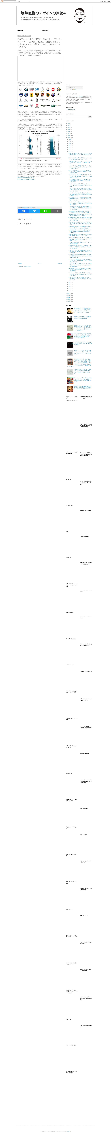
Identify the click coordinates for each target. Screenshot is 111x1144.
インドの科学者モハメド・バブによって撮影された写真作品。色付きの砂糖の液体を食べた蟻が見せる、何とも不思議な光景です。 (82, 335)
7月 (70, 149)
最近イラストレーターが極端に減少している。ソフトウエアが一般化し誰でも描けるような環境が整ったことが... (80, 176)
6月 (70, 151)
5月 (70, 282)
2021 (68, 125)
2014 (68, 293)
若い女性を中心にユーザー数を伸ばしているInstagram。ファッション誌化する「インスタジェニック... (80, 278)
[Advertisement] (79, 56)
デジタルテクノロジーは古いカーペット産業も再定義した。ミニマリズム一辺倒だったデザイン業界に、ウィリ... (80, 239)
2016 (68, 135)
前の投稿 (60, 263)
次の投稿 (20, 263)
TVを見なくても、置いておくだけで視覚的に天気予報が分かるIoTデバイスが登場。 (80, 215)
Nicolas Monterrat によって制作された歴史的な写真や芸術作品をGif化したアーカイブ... (80, 235)
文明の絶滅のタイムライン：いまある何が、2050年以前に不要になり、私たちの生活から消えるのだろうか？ (82, 371)
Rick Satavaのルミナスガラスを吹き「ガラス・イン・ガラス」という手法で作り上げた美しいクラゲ (80, 223)
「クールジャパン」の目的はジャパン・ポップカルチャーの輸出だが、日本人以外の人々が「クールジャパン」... (80, 167)
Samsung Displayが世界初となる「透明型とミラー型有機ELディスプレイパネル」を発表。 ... (80, 212)
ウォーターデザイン (78, 96)
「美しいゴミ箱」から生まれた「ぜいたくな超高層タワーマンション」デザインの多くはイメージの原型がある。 (80, 265)
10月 (70, 143)
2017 (68, 133)
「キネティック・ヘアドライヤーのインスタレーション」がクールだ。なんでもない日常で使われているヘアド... (80, 190)
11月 (70, 141)
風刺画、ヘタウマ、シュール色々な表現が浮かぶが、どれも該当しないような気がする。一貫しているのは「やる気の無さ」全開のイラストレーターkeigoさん (82, 328)
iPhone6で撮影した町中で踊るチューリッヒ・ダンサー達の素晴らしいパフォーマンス (80, 158)
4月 (70, 284)
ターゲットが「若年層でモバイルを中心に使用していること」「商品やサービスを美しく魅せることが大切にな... (80, 260)
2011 (68, 299)
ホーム (39, 263)
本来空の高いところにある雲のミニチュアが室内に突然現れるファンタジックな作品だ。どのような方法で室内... (80, 256)
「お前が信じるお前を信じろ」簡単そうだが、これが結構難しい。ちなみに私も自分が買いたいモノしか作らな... (80, 208)
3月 (70, 286)
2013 (68, 295)
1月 (70, 290)
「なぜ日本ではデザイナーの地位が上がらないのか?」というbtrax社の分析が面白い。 (83, 343)
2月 (70, 288)
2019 (68, 129)
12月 (70, 139)
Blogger (68, 1131)
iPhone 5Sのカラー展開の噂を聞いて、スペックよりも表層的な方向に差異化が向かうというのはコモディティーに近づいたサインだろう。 (82, 310)
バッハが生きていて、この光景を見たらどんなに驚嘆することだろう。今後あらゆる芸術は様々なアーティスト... (80, 199)
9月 (70, 145)
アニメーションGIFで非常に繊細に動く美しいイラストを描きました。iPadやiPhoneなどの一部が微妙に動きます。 (83, 379)
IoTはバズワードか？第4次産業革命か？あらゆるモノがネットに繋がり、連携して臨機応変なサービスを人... (80, 251)
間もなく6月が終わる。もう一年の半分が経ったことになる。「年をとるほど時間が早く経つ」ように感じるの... (80, 171)
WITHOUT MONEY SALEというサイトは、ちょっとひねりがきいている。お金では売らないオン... (80, 155)
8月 (70, 147)
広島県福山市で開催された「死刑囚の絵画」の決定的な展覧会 (82, 317)
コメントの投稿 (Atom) (25, 266)
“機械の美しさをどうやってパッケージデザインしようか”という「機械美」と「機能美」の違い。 (80, 162)
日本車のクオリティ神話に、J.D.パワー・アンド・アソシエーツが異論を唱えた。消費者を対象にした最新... (80, 203)
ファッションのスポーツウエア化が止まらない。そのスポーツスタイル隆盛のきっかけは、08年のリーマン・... (80, 274)
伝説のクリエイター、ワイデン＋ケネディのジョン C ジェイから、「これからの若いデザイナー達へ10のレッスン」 (82, 352)
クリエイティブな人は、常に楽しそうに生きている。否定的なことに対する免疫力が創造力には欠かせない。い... (80, 194)
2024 (68, 123)
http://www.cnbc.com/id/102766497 (26, 179)
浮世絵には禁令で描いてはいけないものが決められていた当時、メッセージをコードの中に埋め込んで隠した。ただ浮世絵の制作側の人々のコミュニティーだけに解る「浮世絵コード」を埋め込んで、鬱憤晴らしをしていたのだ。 (79, 362)
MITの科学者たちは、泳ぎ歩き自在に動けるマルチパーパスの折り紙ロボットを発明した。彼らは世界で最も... (80, 269)
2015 (68, 137)
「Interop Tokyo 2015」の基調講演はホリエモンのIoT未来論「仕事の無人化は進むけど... (80, 227)
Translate (77, 90)
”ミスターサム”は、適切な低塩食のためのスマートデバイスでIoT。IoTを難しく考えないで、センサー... (80, 185)
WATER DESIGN (71, 109)
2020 (68, 127)
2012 (68, 297)
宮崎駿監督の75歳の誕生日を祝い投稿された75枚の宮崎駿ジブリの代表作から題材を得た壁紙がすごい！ (82, 387)
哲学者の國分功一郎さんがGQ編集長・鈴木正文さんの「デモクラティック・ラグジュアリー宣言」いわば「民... (80, 219)
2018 (68, 131)
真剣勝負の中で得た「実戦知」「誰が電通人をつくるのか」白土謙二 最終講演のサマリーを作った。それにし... (80, 247)
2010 (68, 301)
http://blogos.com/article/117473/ (26, 177)
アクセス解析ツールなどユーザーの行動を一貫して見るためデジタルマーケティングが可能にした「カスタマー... (80, 180)
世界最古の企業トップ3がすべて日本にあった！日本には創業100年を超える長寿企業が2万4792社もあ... (80, 231)
